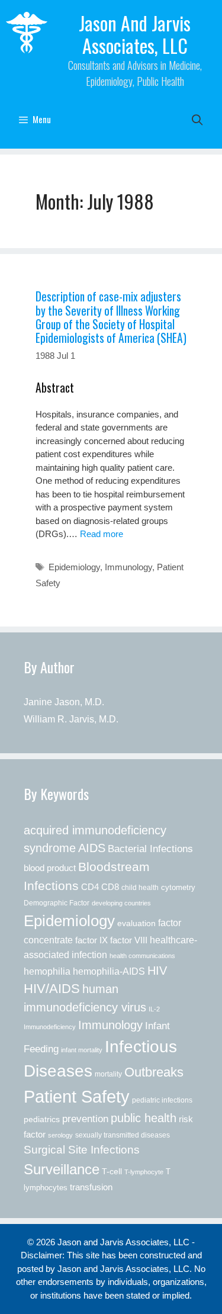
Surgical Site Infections (82, 1149)
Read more (101, 534)
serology (60, 1135)
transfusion (91, 1187)
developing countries (121, 903)
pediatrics (42, 1119)
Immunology (128, 567)
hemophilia (47, 971)
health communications (142, 955)
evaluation (136, 923)
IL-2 (154, 1009)
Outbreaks (154, 1072)
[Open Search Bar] (197, 119)
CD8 (110, 887)
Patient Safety (77, 1096)
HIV (157, 970)
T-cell (112, 1171)
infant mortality (81, 1049)
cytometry (178, 888)
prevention (85, 1119)
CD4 (90, 887)
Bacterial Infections (150, 848)
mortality (108, 1074)
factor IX (91, 940)
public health (143, 1118)
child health (140, 888)
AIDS (91, 847)
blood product (50, 868)
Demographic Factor (56, 903)
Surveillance (61, 1169)
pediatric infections (162, 1100)
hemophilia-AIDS (109, 971)
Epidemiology (74, 567)
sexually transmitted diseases (122, 1135)
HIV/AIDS (52, 989)
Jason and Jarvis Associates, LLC (135, 34)
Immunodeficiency (50, 1026)
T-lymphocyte (143, 1171)
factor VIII (128, 940)
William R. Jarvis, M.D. (71, 719)
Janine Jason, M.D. (64, 702)
